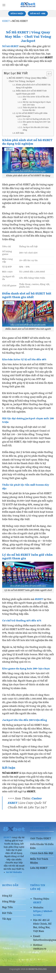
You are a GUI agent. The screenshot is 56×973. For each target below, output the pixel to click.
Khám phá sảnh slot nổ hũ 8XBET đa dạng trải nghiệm (33, 86)
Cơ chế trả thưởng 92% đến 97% (36, 119)
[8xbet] (28, 5)
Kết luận (20, 133)
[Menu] (4, 5)
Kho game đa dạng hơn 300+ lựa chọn (36, 123)
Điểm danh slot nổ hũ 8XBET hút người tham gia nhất (31, 92)
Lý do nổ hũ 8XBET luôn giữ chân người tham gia (32, 114)
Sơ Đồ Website (14, 872)
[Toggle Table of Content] (47, 73)
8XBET (6, 21)
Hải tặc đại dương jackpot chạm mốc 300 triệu (37, 103)
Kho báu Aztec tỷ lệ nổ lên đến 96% (36, 98)
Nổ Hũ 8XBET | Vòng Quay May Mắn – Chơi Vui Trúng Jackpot (29, 80)
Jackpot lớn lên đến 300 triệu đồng (36, 128)
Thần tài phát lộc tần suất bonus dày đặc (34, 109)
